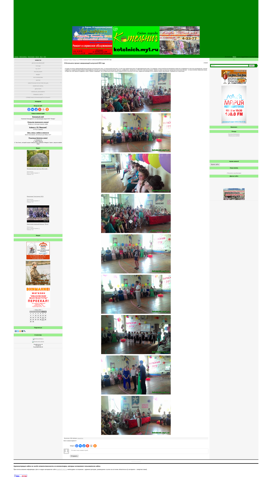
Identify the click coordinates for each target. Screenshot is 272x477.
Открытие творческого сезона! (38, 122)
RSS (45, 56)
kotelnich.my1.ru (62, 469)
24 (35, 319)
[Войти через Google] (43, 109)
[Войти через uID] (28, 109)
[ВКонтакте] (16, 331)
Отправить (74, 456)
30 (33, 321)
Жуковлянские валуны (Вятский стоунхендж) (38, 169)
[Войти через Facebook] (36, 109)
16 (33, 317)
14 (45, 315)
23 (33, 319)
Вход (41, 56)
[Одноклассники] (20, 331)
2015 (70, 59)
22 (30, 319)
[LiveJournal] (25, 331)
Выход (37, 56)
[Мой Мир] (22, 331)
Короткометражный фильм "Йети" (38, 224)
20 (43, 317)
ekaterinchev (80, 438)
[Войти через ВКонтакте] (32, 109)
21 (45, 317)
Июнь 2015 (38, 310)
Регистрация (31, 56)
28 (45, 319)
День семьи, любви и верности (38, 133)
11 (38, 315)
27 (43, 319)
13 (43, 315)
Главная (16, 56)
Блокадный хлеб (38, 117)
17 (35, 317)
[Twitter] (18, 331)
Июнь (74, 59)
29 (30, 321)
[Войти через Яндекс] (39, 109)
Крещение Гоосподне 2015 (35, 196)
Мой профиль (23, 56)
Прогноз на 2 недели (233, 135)
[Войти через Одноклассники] (47, 109)
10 (35, 315)
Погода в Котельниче (234, 134)
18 (38, 317)
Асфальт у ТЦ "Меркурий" (38, 127)
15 (30, 317)
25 (38, 319)
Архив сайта (215, 164)
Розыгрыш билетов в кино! (38, 138)
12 (40, 315)
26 (40, 319)
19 (40, 317)
